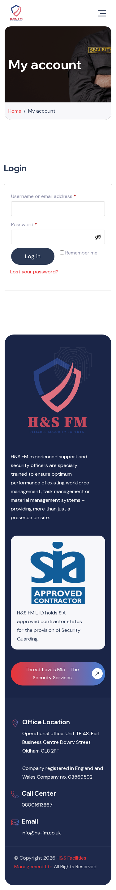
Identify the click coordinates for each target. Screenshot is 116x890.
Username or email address (53, 195)
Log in (33, 256)
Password (34, 224)
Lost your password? (34, 271)
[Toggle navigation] (102, 13)
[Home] (16, 13)
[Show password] (98, 237)
